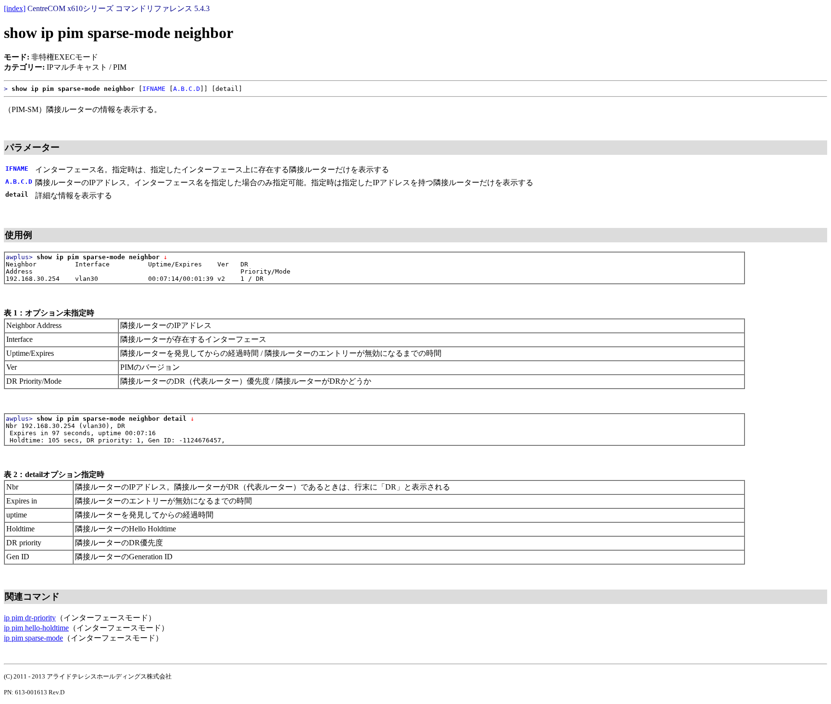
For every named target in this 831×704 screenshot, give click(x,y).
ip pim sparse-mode (33, 638)
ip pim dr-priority (30, 618)
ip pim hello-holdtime (36, 628)
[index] (14, 8)
